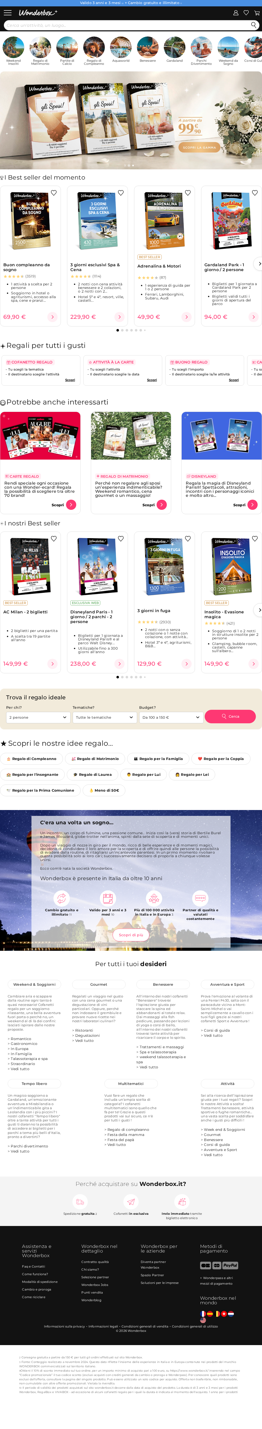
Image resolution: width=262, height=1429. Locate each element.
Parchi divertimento (29, 1146)
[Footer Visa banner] (205, 1268)
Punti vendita (92, 1292)
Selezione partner (95, 1277)
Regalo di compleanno (128, 1129)
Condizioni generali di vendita (145, 1326)
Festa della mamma (125, 1134)
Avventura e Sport (227, 984)
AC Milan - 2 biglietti (25, 612)
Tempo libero (34, 1083)
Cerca (234, 716)
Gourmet (98, 984)
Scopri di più (131, 935)
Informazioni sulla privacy (64, 1326)
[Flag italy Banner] (210, 1314)
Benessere (163, 984)
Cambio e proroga (36, 1289)
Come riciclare (33, 1297)
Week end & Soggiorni (224, 1129)
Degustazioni (87, 1035)
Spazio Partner (152, 1275)
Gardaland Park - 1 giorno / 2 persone (224, 267)
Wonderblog (91, 1300)
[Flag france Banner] (203, 1314)
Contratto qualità (95, 1262)
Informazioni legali (103, 1326)
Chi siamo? (90, 1269)
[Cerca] (254, 25)
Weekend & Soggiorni (34, 984)
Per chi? (14, 707)
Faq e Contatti (33, 1266)
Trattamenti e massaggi (162, 1047)
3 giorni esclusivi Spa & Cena (95, 267)
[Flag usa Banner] (203, 1320)
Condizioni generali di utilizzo (195, 1326)
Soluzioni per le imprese (160, 1283)
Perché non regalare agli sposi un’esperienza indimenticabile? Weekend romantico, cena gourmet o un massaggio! (128, 489)
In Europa (19, 1048)
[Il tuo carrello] (257, 12)
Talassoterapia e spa (29, 1058)
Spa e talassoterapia (158, 1052)
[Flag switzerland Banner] (224, 1314)
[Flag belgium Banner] (217, 1314)
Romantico (21, 1038)
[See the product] (52, 317)
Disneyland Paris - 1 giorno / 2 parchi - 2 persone (91, 617)
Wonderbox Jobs (94, 1285)
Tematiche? (84, 707)
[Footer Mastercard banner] (216, 1268)
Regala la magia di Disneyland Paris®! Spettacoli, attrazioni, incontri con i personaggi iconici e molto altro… (220, 489)
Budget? (147, 707)
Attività (228, 1083)
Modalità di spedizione (40, 1282)
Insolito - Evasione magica (224, 614)
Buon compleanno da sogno (26, 267)
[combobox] (38, 717)
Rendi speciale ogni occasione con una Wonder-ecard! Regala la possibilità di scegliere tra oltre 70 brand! (39, 489)
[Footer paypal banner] (230, 1268)
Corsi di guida (217, 1030)
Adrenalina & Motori (159, 266)
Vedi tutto (20, 1069)
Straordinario (23, 1063)
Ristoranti (84, 1030)
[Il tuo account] (235, 12)
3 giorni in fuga (153, 610)
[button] (129, 165)
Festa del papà (120, 1139)
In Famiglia (21, 1054)
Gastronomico (24, 1043)
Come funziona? (35, 1274)
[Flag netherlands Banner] (231, 1314)
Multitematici (131, 1083)
